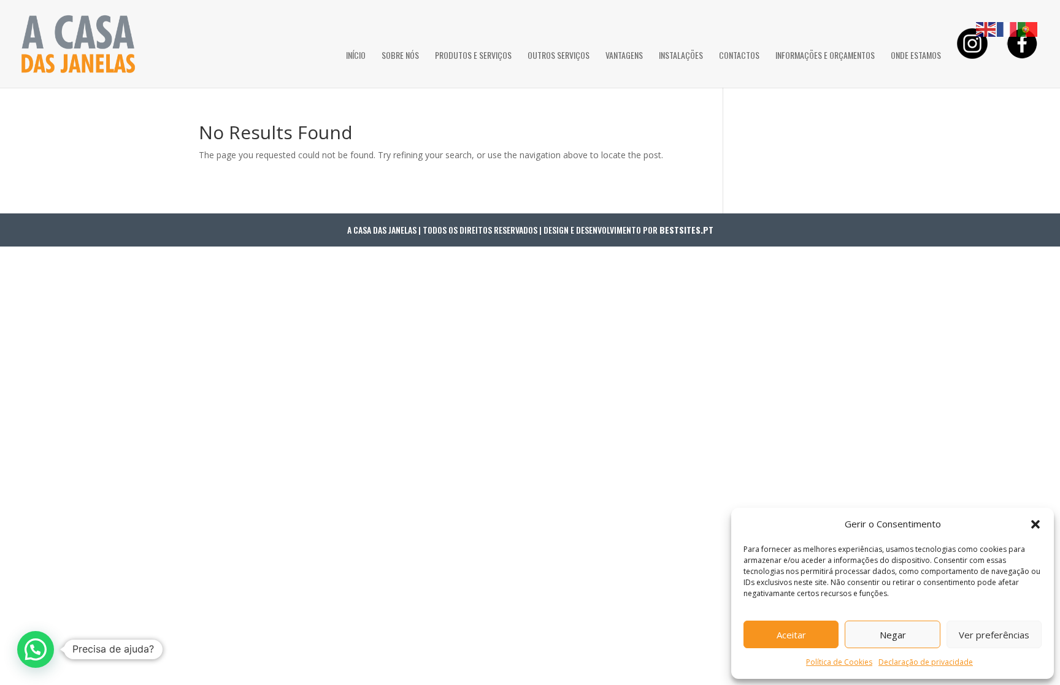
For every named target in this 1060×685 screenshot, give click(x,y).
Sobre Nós (400, 56)
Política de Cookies (839, 662)
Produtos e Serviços (473, 56)
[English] (986, 28)
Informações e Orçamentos (825, 56)
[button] (1035, 524)
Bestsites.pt (686, 229)
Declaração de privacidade (925, 662)
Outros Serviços (559, 56)
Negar (893, 635)
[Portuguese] (1028, 28)
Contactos (739, 56)
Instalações (681, 56)
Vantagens (624, 56)
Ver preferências (994, 635)
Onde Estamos (916, 56)
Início (356, 56)
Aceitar (791, 635)
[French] (1007, 28)
